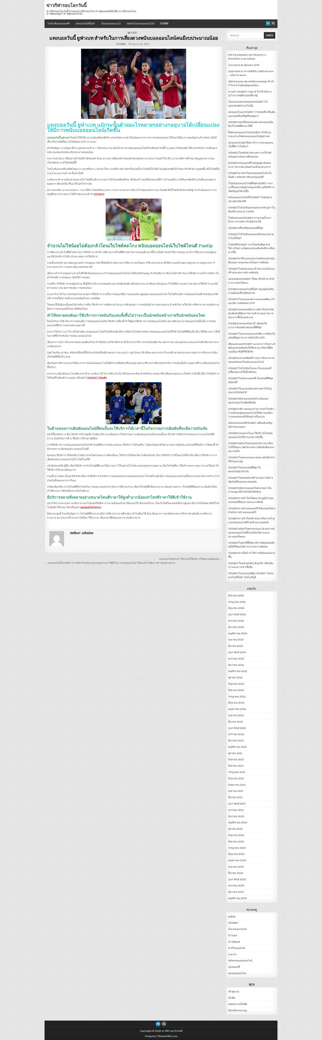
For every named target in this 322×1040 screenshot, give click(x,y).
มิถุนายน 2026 (236, 608)
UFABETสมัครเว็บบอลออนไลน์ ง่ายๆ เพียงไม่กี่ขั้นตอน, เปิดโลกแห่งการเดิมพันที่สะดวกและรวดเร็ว (251, 447)
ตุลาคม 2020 (235, 828)
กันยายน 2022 (236, 683)
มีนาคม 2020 (235, 873)
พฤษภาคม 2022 (237, 709)
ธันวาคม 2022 (236, 665)
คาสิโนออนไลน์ (236, 948)
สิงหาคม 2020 (236, 841)
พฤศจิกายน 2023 (237, 633)
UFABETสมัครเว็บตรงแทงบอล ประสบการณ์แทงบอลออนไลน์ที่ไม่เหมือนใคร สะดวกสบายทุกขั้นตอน (251, 532)
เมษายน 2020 (236, 866)
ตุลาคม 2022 (235, 677)
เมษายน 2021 (235, 791)
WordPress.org (237, 1010)
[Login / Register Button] (268, 23)
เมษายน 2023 (236, 639)
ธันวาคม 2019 (236, 892)
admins (122, 44)
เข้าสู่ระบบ (233, 991)
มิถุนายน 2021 (236, 778)
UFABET (134, 33)
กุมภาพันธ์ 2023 (237, 652)
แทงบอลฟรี (234, 967)
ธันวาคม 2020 (236, 816)
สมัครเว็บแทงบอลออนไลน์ (140, 23)
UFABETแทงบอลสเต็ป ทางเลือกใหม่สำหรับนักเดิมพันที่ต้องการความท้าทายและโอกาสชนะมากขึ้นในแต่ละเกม (251, 313)
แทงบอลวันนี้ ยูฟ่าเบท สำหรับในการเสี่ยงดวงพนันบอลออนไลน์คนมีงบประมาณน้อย (133, 38)
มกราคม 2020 (236, 885)
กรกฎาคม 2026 (237, 602)
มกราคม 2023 (236, 658)
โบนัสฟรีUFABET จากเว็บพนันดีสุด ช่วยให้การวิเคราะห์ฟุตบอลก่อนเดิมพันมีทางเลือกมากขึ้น (251, 248)
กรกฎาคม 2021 (236, 772)
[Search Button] (273, 23)
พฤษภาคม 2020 (237, 860)
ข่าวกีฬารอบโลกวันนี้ (66, 5)
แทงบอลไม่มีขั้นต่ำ (85, 23)
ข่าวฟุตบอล (234, 941)
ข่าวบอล (232, 935)
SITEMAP (164, 23)
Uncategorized (237, 929)
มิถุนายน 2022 (236, 702)
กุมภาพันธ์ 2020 (237, 879)
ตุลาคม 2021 (235, 753)
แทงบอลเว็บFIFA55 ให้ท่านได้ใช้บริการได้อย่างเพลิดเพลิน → (190, 559)
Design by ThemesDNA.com (161, 1036)
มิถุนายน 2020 (236, 854)
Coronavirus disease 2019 (243, 65)
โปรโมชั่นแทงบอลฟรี (58, 23)
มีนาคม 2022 (235, 721)
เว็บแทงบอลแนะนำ (111, 23)
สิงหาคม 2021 (236, 765)
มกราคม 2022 (236, 734)
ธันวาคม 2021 (236, 740)
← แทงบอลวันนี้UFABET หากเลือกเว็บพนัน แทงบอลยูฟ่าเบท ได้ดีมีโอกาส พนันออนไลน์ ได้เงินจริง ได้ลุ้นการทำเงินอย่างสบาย (110, 563)
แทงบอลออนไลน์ (237, 973)
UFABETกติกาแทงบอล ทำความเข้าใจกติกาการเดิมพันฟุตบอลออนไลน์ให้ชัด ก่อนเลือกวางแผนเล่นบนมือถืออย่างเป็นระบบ (251, 413)
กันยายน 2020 (236, 835)
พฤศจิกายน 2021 (237, 747)
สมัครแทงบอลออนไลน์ (240, 960)
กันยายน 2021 (236, 759)
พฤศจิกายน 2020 (237, 822)
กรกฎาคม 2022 (237, 696)
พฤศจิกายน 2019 (237, 898)
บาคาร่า (232, 954)
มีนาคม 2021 (235, 797)
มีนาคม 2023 (235, 646)
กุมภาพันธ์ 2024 (237, 614)
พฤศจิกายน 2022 (237, 671)
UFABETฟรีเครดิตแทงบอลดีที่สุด (245, 228)
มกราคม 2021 (236, 810)
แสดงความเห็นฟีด (237, 1004)
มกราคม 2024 (236, 620)
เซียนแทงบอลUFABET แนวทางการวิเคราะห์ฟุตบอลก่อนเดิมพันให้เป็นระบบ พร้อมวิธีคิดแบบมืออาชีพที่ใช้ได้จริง (251, 348)
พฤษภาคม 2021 (237, 784)
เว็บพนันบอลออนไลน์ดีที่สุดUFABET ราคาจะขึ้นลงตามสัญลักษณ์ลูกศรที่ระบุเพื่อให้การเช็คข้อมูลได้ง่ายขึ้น (251, 187)
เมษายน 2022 (236, 715)
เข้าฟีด (231, 998)
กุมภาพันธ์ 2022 (237, 728)
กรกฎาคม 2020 (237, 847)
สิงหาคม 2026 (236, 595)
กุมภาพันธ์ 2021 (237, 803)
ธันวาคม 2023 (236, 627)
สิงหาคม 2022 (236, 690)
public (232, 916)
